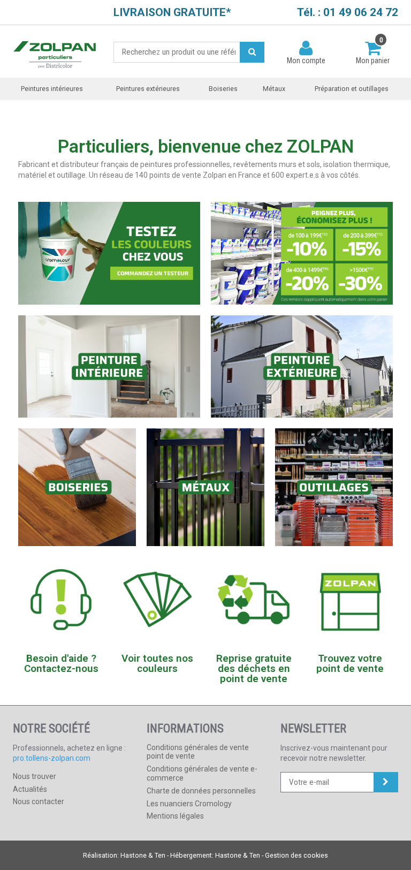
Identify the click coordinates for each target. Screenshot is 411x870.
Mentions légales (175, 816)
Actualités (30, 789)
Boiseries (223, 89)
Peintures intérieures (52, 89)
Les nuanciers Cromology (189, 803)
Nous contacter (38, 801)
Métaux (274, 89)
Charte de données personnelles (201, 790)
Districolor (55, 52)
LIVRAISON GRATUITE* (172, 12)
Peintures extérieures (148, 89)
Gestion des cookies (296, 855)
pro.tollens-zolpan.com (51, 758)
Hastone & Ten (142, 855)
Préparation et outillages (352, 89)
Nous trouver (34, 776)
